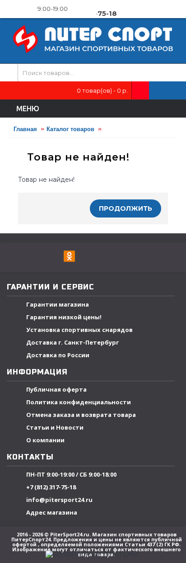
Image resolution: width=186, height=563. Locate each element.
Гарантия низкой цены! (64, 317)
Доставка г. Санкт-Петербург (72, 342)
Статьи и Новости (55, 427)
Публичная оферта (56, 389)
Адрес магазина (51, 512)
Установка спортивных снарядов (79, 330)
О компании (45, 440)
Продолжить (125, 208)
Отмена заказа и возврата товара (81, 415)
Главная (25, 129)
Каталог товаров (70, 129)
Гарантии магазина (57, 304)
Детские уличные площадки (145, 129)
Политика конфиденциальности (78, 402)
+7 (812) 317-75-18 (51, 487)
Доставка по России (57, 355)
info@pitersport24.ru (59, 500)
